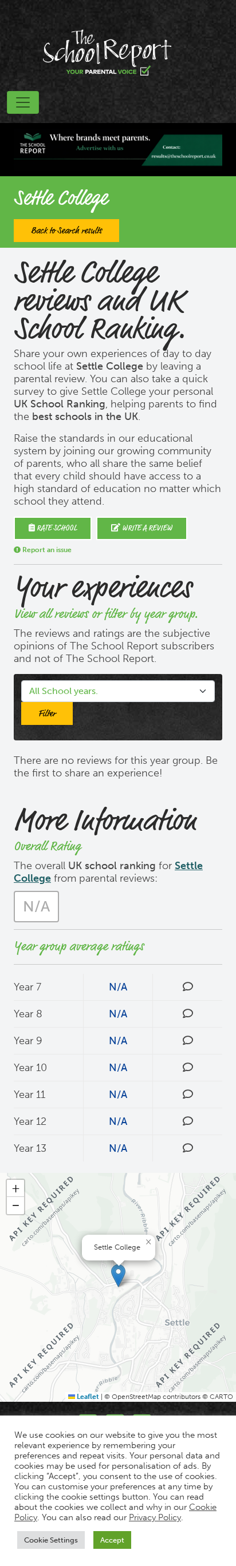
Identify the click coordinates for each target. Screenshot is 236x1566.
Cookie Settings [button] (51, 1540)
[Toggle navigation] (23, 102)
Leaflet (87, 1397)
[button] (118, 1275)
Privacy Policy (155, 1517)
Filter (47, 713)
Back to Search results (66, 230)
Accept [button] (112, 1540)
